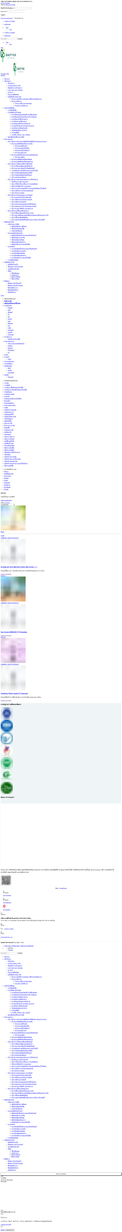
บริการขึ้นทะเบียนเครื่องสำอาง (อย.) (22, 213)
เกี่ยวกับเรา (11, 83)
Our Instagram (7, 902)
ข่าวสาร (10, 92)
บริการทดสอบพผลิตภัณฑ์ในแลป (21, 175)
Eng (12, 950)
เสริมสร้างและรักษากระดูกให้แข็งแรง (16, 463)
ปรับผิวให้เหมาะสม (10, 416)
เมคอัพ (6, 375)
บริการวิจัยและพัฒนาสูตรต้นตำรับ (22, 166)
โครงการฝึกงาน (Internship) (23, 103)
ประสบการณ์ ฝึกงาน (21, 105)
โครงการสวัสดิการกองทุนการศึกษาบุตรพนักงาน (26, 99)
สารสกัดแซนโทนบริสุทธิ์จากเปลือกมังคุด (24, 114)
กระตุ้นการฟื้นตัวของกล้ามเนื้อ (13, 387)
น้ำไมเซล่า (11, 350)
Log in (3, 15)
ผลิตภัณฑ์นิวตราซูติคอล (18, 226)
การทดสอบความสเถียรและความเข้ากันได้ (24, 170)
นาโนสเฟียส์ (15, 132)
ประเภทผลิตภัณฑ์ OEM (15, 233)
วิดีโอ (9, 271)
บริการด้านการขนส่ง (17, 193)
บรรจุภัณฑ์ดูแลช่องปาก (18, 255)
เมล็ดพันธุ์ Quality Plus (14, 96)
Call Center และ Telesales (15, 90)
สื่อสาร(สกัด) (15, 278)
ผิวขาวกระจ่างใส (9, 425)
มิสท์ (9, 368)
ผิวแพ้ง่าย (7, 485)
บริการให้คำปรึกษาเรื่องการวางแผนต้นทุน (24, 184)
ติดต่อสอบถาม (10, 1230)
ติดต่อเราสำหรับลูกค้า (14, 283)
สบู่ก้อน (10, 346)
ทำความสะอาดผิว (10, 405)
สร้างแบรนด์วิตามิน (21, 146)
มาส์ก (6, 354)
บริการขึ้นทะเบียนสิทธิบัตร (19, 217)
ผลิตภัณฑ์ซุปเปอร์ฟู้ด (17, 228)
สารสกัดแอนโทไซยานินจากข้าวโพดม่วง (24, 117)
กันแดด (10, 308)
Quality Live (15, 275)
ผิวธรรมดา (7, 476)
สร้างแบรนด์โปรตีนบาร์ (22, 150)
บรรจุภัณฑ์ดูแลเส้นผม (18, 253)
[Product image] (13, 563)
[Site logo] (8, 61)
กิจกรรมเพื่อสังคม (13, 94)
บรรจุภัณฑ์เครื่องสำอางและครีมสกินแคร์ (24, 248)
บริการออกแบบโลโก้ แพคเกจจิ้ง (21, 197)
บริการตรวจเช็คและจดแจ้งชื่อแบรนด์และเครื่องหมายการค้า (30, 215)
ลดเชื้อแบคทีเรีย (9, 441)
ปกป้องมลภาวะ (9, 412)
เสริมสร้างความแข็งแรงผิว (12, 459)
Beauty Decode (15, 276)
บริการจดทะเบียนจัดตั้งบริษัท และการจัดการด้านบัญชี (28, 219)
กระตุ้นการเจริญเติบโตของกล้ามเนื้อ (15, 389)
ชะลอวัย (6, 396)
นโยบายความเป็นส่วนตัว (12, 946)
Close (2, 295)
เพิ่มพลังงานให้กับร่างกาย (12, 452)
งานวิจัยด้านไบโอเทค (14, 112)
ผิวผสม (6, 478)
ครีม (9, 310)
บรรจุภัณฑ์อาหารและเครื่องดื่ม (21, 257)
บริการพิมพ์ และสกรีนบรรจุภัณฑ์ (21, 199)
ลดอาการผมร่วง (9, 436)
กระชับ (6, 383)
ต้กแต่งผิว (7, 401)
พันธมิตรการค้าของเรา (15, 88)
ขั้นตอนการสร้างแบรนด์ (15, 266)
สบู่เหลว (10, 348)
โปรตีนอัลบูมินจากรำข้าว (19, 130)
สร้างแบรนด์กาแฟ (20, 152)
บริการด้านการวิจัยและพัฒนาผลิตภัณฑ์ (20, 163)
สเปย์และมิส (8, 366)
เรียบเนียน (7, 454)
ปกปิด (6, 407)
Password (4, 11)
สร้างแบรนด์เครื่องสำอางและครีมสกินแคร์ (24, 155)
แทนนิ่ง (10, 332)
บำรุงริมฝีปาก (8, 363)
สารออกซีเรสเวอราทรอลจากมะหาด (22, 125)
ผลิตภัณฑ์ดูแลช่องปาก (18, 242)
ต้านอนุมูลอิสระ (9, 403)
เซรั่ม (9, 328)
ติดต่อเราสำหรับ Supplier (15, 285)
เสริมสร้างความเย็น (10, 456)
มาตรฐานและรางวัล (14, 85)
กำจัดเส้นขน (8, 392)
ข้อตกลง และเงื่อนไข (27, 946)
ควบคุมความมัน (9, 394)
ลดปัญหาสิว (8, 432)
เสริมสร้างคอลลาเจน (10, 461)
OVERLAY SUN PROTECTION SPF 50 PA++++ (19, 567)
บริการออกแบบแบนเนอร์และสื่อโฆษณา (23, 204)
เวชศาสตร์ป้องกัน (16, 231)
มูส (9, 316)
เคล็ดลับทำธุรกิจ (13, 264)
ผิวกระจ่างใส (8, 423)
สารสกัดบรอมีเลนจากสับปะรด (20, 123)
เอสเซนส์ (10, 330)
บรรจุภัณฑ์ (11, 246)
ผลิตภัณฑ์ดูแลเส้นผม (17, 239)
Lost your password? (7, 18)
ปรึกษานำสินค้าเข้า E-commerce (21, 186)
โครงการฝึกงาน (16, 101)
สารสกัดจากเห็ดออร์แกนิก (19, 128)
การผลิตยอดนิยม (13, 260)
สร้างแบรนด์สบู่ (19, 157)
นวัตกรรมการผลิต (13, 224)
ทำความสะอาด (9, 341)
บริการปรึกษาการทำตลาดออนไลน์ (22, 190)
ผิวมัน (6, 480)
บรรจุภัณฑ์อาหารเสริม (18, 251)
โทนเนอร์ (11, 334)
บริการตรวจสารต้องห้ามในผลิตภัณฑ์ (22, 168)
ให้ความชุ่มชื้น (8, 465)
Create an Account (10, 4)
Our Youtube (6, 909)
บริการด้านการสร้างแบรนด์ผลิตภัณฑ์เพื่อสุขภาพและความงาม (27, 141)
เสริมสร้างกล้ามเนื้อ (14, 339)
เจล (9, 325)
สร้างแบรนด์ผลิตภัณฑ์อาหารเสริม (22, 143)
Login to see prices (6, 574)
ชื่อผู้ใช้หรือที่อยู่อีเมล (8, 8)
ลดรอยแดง (7, 434)
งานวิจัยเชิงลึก (12, 110)
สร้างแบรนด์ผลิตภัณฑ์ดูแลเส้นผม (21, 159)
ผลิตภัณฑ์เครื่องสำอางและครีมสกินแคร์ (23, 235)
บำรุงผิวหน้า (8, 305)
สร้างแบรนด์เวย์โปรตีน (22, 148)
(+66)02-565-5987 (6, 1224)
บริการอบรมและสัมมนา (18, 177)
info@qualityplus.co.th (6, 937)
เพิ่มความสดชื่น (9, 450)
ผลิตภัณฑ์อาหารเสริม (18, 237)
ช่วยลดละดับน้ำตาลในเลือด (12, 398)
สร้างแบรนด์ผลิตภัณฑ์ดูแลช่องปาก (22, 161)
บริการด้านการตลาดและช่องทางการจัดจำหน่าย (23, 179)
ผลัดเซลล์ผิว (8, 421)
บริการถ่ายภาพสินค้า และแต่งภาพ (22, 208)
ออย (9, 321)
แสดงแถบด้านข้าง (6, 500)
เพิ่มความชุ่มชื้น (9, 448)
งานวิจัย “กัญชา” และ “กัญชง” (20, 134)
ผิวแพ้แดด (7, 487)
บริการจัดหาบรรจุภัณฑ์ (18, 201)
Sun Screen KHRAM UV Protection (14, 632)
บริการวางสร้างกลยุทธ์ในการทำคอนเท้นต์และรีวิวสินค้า (28, 188)
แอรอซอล (11, 372)
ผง (8, 314)
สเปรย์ (10, 319)
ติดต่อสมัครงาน (13, 287)
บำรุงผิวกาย (8, 337)
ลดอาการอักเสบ (9, 439)
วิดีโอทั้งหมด (15, 273)
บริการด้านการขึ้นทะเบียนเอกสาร (18, 210)
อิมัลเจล (10, 323)
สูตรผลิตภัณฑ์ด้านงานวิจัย (16, 137)
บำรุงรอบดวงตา (9, 361)
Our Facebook (7, 895)
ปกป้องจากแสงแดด (10, 410)
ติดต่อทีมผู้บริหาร (13, 290)
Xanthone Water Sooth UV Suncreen (14, 693)
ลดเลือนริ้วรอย (8, 443)
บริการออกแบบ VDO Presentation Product (24, 206)
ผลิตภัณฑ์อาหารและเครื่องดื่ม (20, 244)
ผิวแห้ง (6, 489)
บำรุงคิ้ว (6, 357)
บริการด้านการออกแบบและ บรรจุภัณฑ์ (20, 195)
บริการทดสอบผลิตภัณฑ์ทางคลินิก (22, 172)
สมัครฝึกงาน (12, 292)
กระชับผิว (7, 385)
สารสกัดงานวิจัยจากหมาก (19, 119)
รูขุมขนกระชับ (8, 430)
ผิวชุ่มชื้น (7, 427)
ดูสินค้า (3, 1230)
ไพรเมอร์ (10, 377)
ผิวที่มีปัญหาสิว (8, 474)
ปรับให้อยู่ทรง (8, 418)
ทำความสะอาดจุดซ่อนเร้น (16, 343)
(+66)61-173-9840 (8, 929)
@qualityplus (63, 888)
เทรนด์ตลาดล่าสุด (13, 269)
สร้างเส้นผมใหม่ (9, 445)
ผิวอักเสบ (7, 482)
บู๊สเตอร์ (10, 312)
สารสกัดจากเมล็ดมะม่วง (19, 121)
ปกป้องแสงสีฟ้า (9, 414)
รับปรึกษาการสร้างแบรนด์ (19, 181)
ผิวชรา (6, 471)
